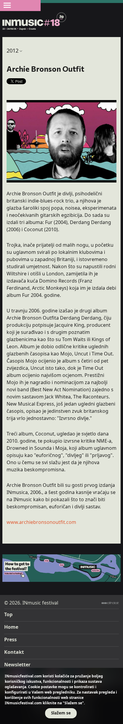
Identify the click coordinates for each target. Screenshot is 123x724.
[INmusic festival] (34, 21)
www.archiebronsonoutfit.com (41, 522)
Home (11, 627)
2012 (13, 50)
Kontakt (14, 652)
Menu (7, 5)
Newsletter (17, 664)
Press (10, 639)
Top (8, 614)
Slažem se (61, 713)
